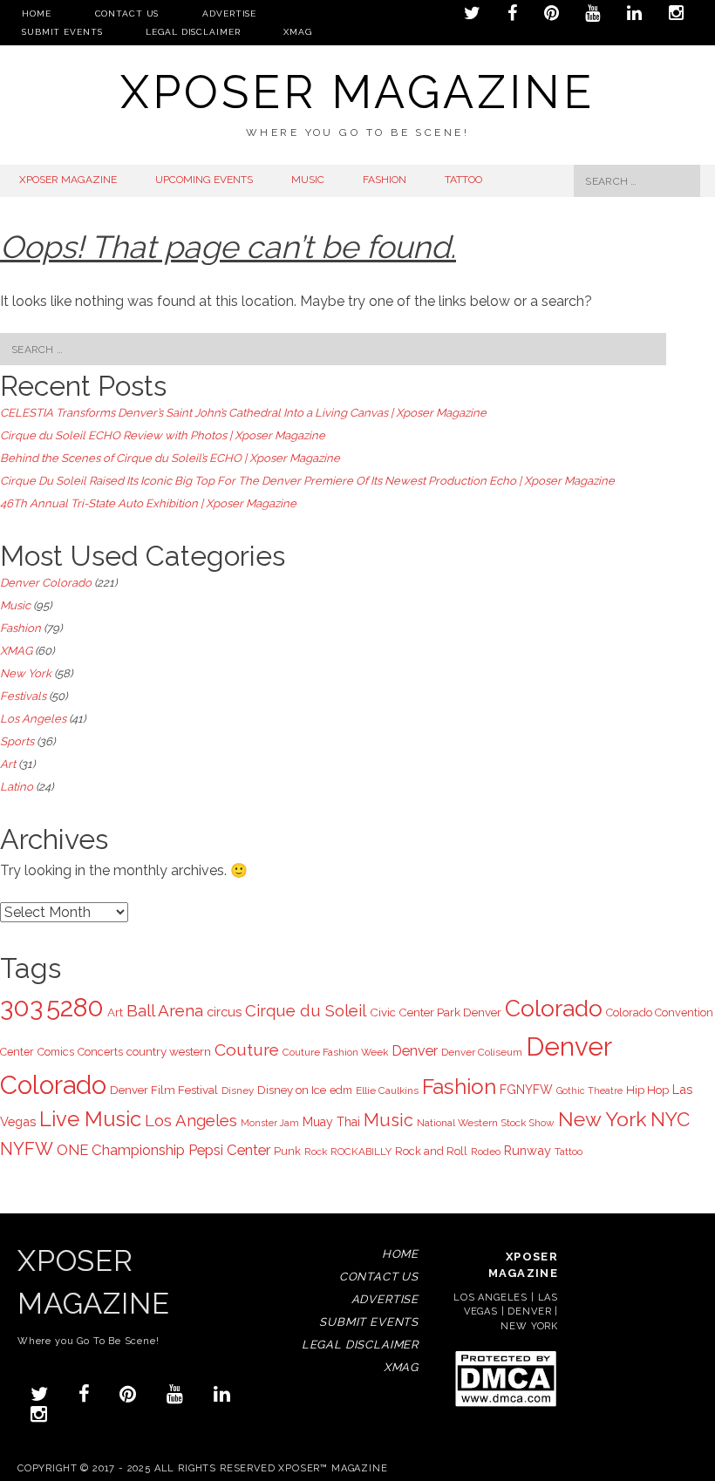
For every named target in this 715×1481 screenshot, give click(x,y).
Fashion (20, 628)
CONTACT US (127, 13)
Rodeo (485, 1151)
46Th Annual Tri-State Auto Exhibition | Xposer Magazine (148, 503)
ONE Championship (121, 1149)
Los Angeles (33, 718)
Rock (315, 1151)
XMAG (297, 32)
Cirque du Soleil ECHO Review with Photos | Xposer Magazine (162, 435)
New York (25, 673)
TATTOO (463, 179)
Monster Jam (270, 1123)
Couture (246, 1049)
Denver (415, 1051)
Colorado (554, 1008)
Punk (287, 1151)
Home (36, 13)
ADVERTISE (229, 13)
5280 (75, 1007)
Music (15, 605)
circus (224, 1011)
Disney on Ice (291, 1090)
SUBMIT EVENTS (62, 32)
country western (168, 1051)
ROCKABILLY (361, 1151)
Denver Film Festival (164, 1090)
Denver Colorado (46, 582)
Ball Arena (164, 1010)
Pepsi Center (229, 1149)
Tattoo (568, 1151)
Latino (16, 786)
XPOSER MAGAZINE (68, 179)
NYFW (26, 1148)
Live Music (90, 1119)
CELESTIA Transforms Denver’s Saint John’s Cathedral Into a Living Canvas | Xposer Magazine (243, 412)
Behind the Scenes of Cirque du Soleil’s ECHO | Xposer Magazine (170, 458)
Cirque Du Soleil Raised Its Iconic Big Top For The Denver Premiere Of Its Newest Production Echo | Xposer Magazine (307, 480)
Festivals (23, 696)
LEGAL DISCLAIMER (193, 32)
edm (341, 1090)
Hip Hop (647, 1090)
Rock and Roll (431, 1151)
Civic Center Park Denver (435, 1012)
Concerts (100, 1051)
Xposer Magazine (357, 92)
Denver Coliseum (481, 1052)
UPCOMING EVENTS (204, 179)
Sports (17, 741)
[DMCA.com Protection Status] (505, 1405)
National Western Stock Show (486, 1123)
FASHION (384, 179)
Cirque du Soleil (305, 1010)
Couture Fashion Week (335, 1052)
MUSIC (307, 179)
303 (21, 1007)
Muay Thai (331, 1122)
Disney (237, 1090)
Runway (527, 1150)
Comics (55, 1051)
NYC (670, 1119)
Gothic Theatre (589, 1090)
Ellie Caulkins (387, 1090)
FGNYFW (526, 1090)
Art (8, 764)
